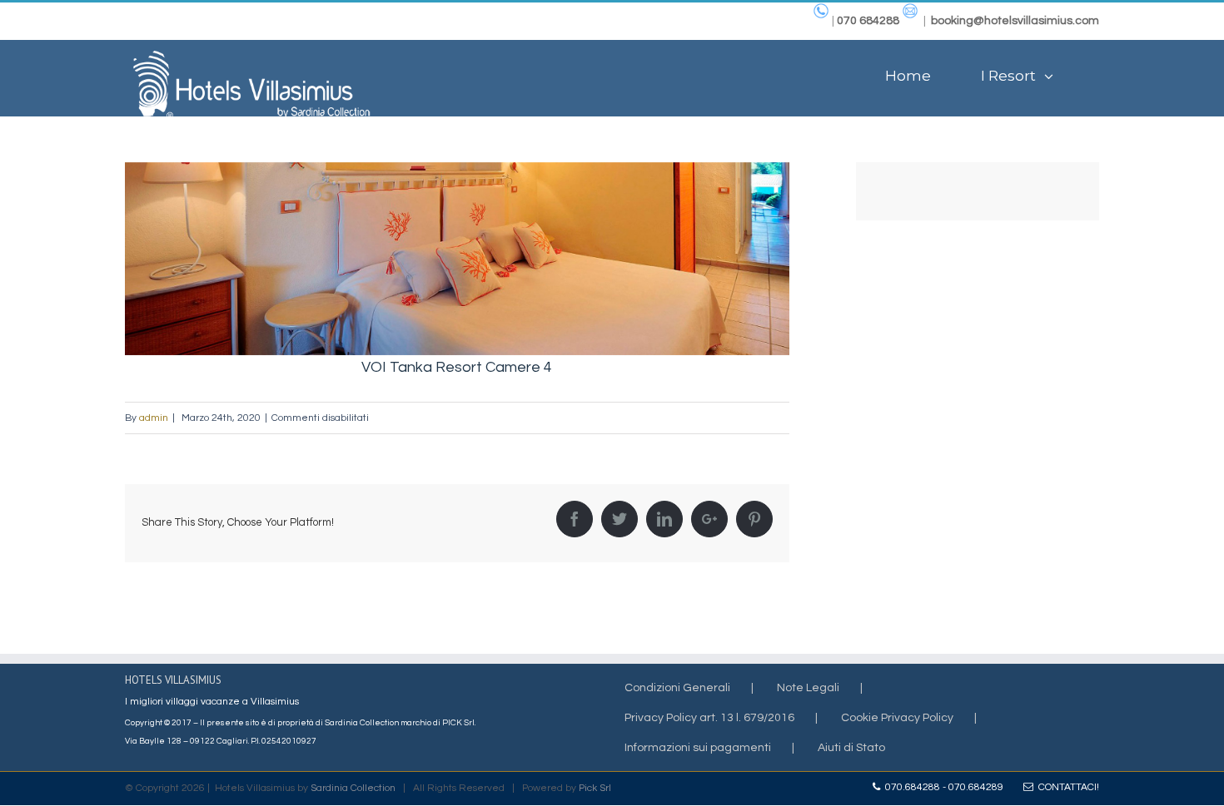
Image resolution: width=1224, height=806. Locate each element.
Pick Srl (595, 788)
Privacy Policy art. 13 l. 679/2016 (709, 718)
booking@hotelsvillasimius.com (1015, 21)
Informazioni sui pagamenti (697, 748)
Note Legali (808, 688)
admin (153, 418)
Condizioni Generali (677, 688)
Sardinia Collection (353, 788)
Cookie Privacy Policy (897, 718)
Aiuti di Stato (851, 748)
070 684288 (868, 21)
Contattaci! (1066, 787)
